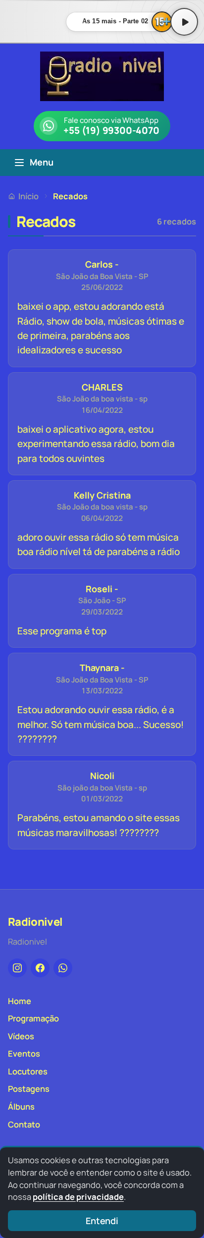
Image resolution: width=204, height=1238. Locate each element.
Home (19, 1001)
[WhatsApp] (62, 967)
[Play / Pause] (184, 22)
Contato (24, 1124)
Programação (33, 1018)
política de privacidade (78, 1196)
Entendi (102, 1221)
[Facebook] (40, 967)
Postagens (29, 1088)
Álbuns (21, 1106)
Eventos (24, 1053)
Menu (41, 162)
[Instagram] (17, 967)
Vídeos (21, 1036)
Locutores (28, 1071)
